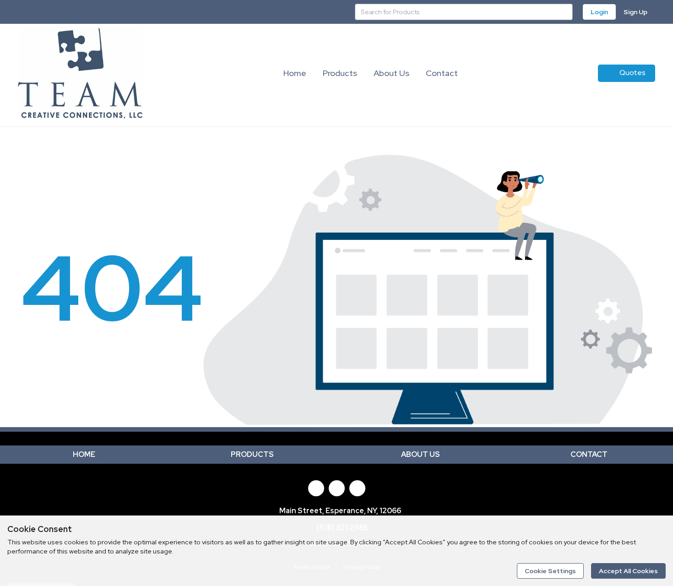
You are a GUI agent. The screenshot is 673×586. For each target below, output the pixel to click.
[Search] (564, 12)
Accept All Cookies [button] (628, 571)
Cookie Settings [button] (550, 571)
